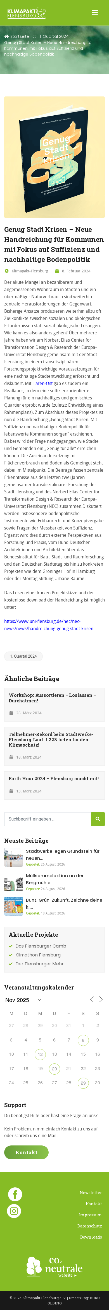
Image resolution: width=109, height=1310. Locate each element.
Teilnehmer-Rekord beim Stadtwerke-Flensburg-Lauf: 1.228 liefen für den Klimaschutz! (51, 739)
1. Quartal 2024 (54, 36)
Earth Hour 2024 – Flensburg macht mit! (54, 778)
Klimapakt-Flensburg (29, 271)
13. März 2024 (28, 791)
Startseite (19, 36)
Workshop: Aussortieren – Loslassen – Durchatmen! (52, 697)
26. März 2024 (28, 712)
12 (40, 1054)
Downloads (91, 1237)
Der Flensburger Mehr (39, 964)
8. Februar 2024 (76, 271)
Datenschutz (89, 1226)
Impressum (90, 1214)
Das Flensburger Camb (40, 946)
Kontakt (26, 1152)
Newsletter (91, 1192)
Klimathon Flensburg (38, 955)
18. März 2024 (28, 757)
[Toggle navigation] (94, 13)
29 (83, 1083)
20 (54, 1068)
